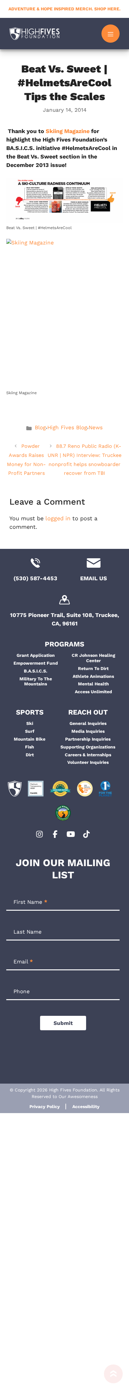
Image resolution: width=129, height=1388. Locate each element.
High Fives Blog (67, 427)
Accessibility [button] (86, 1106)
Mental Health (93, 683)
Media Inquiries (88, 731)
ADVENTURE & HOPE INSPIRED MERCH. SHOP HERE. (64, 8)
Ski (29, 723)
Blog (40, 427)
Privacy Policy (44, 1106)
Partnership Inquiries (88, 739)
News (96, 427)
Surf (29, 731)
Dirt (30, 754)
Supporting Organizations (87, 746)
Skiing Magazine (68, 131)
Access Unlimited (93, 691)
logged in (57, 518)
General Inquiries (88, 723)
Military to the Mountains (35, 681)
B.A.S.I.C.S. (35, 670)
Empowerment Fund (35, 663)
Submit (63, 1023)
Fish (29, 746)
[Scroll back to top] (113, 1376)
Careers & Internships (88, 754)
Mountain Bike (29, 739)
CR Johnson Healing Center (93, 658)
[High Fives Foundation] (34, 33)
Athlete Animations (93, 676)
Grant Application (36, 655)
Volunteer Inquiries (88, 762)
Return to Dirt (93, 668)
